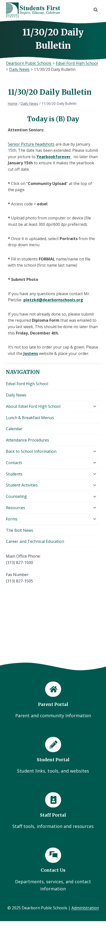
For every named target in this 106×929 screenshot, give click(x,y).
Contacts (14, 462)
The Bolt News (19, 530)
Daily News (16, 395)
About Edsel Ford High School (33, 406)
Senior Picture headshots (31, 144)
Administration (85, 908)
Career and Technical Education (35, 541)
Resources (15, 507)
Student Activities (22, 485)
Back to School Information (31, 451)
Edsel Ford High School (27, 383)
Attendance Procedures (27, 440)
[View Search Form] (95, 9)
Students (14, 474)
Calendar (14, 428)
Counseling (16, 496)
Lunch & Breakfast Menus (30, 417)
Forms (12, 519)
